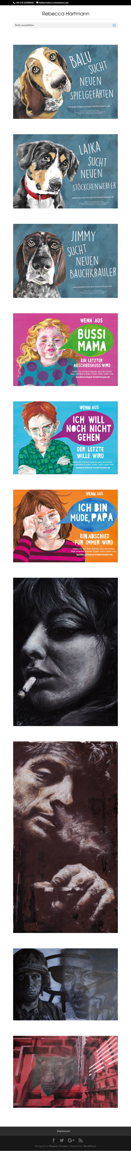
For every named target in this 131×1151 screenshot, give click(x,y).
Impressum (63, 1131)
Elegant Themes (58, 1146)
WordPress (89, 1146)
